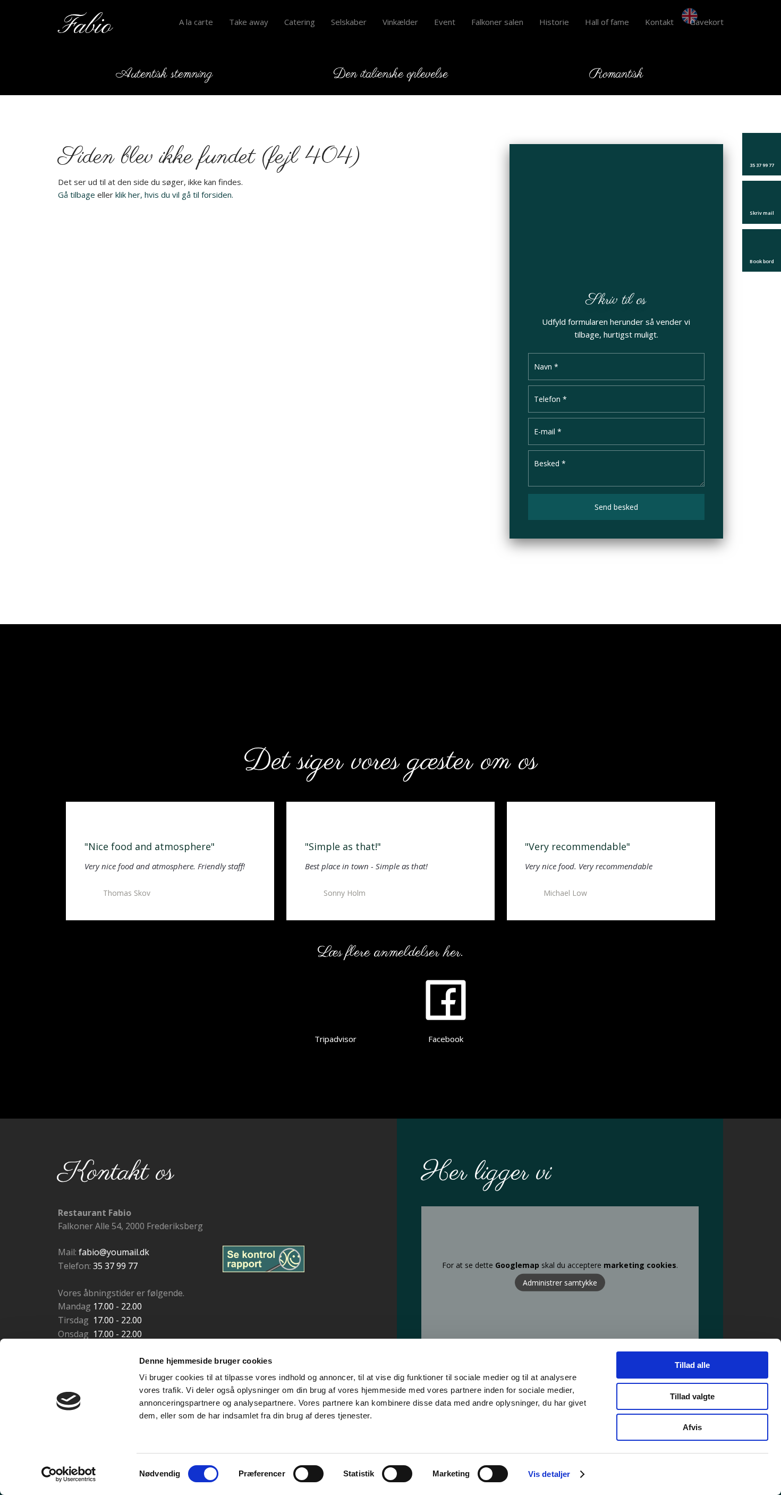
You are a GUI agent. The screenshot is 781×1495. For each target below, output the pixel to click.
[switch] (308, 1473)
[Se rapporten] (263, 1259)
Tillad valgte (692, 1396)
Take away (248, 21)
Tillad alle (692, 1365)
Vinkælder (400, 21)
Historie (554, 21)
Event (444, 21)
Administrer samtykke (560, 1283)
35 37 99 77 (115, 1266)
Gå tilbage (76, 194)
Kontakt (659, 21)
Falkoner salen (497, 21)
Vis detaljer (549, 1474)
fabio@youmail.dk (114, 1252)
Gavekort (707, 21)
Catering (299, 21)
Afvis (692, 1427)
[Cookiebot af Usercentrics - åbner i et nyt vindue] (68, 1474)
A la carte (196, 21)
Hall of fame (607, 21)
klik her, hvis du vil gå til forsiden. (174, 194)
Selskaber (349, 21)
